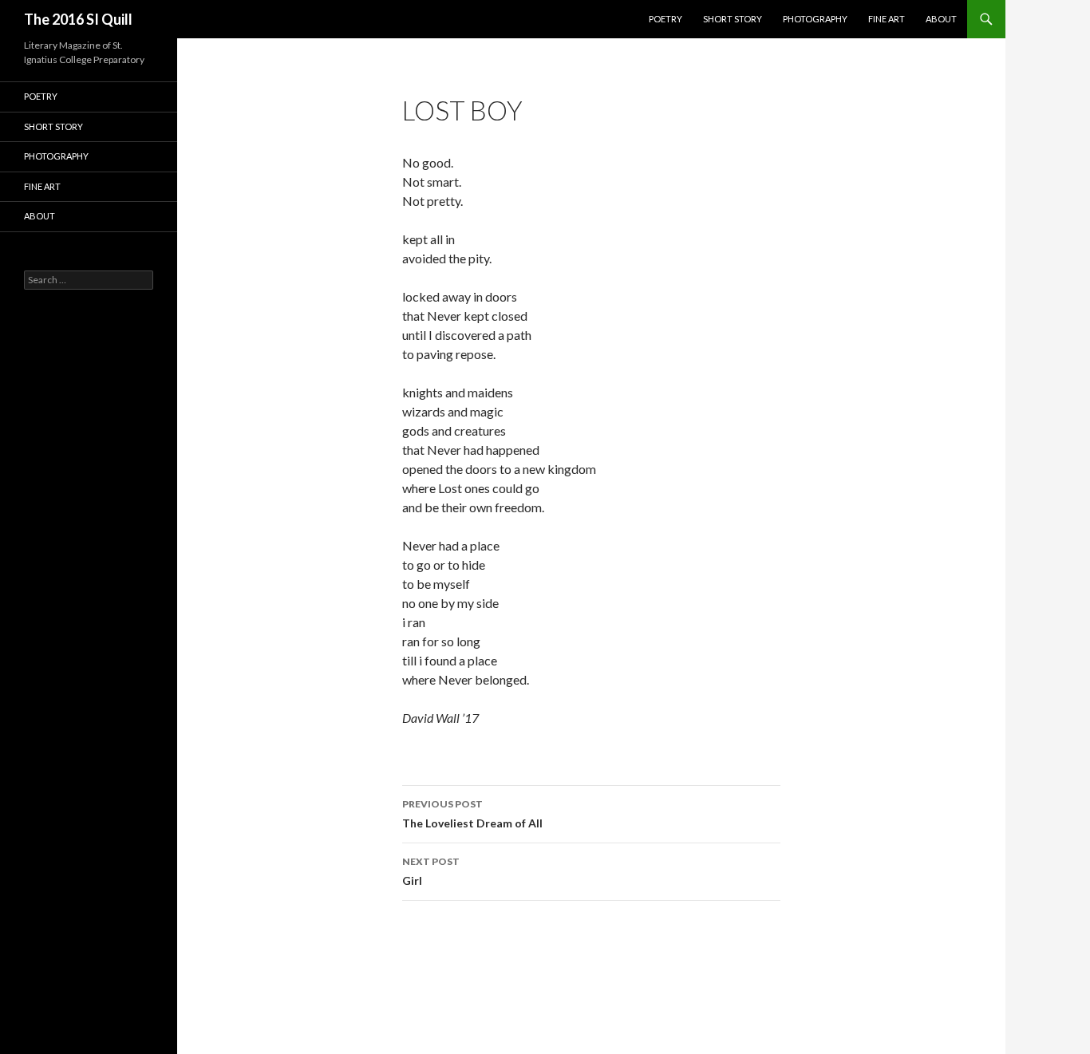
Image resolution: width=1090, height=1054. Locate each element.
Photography (815, 19)
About (941, 19)
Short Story (732, 19)
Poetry (665, 19)
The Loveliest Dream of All (472, 814)
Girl (431, 871)
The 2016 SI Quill (78, 19)
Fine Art (886, 19)
